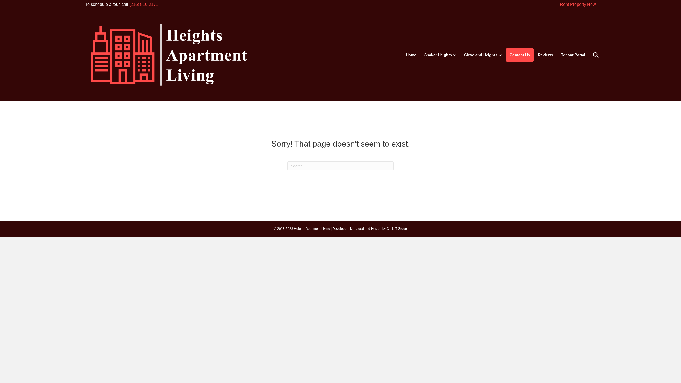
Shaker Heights (438, 55)
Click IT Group (397, 229)
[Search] (592, 55)
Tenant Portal (573, 55)
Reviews (545, 55)
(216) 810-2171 (143, 4)
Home (411, 55)
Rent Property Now (578, 4)
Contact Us (520, 55)
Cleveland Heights (480, 55)
